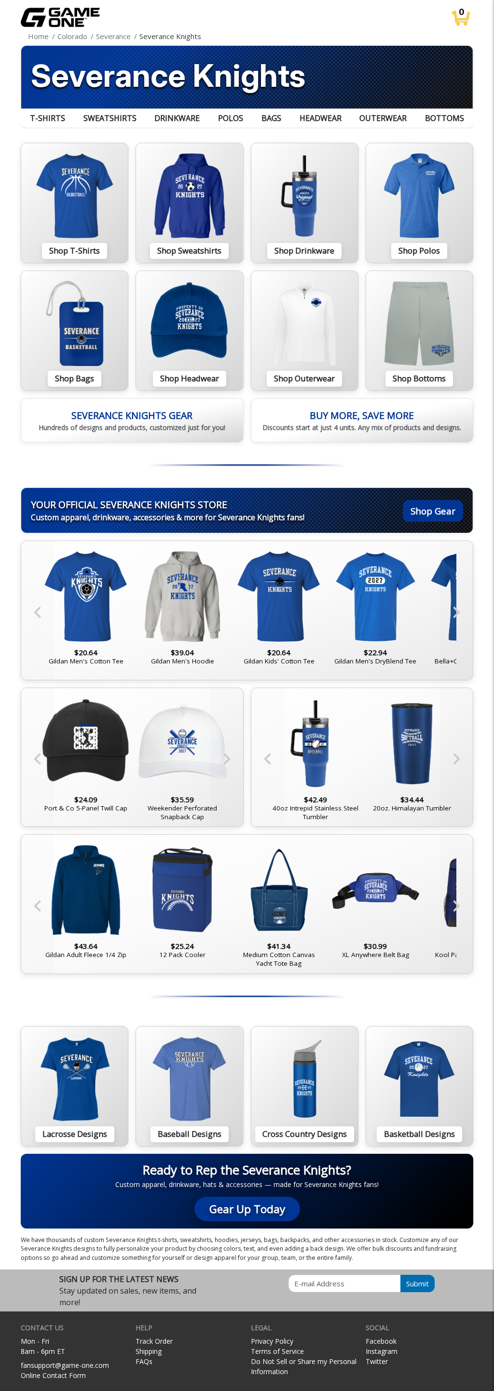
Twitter (377, 1361)
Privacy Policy (272, 1341)
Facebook (381, 1341)
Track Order (154, 1341)
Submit (417, 1283)
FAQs (144, 1361)
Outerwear (383, 118)
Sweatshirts (110, 118)
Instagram (382, 1351)
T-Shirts (47, 118)
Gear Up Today (247, 1209)
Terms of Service (277, 1351)
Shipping (149, 1351)
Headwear (321, 118)
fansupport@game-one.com (65, 1365)
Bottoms (444, 118)
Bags (271, 118)
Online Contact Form (53, 1375)
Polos (230, 118)
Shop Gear (433, 511)
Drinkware (177, 118)
